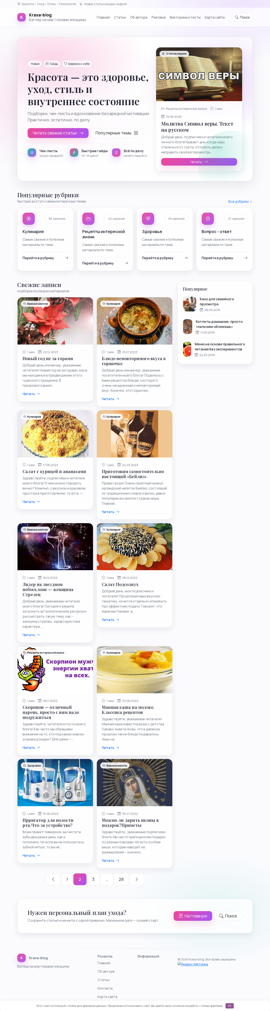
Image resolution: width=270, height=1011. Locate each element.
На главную (196, 916)
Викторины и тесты (185, 17)
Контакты (105, 988)
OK (229, 1006)
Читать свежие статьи (55, 133)
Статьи (103, 979)
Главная (103, 17)
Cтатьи (120, 17)
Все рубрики (238, 201)
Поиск (231, 916)
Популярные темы (114, 133)
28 (121, 879)
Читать (196, 162)
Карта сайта (215, 17)
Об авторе (138, 17)
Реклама (159, 17)
